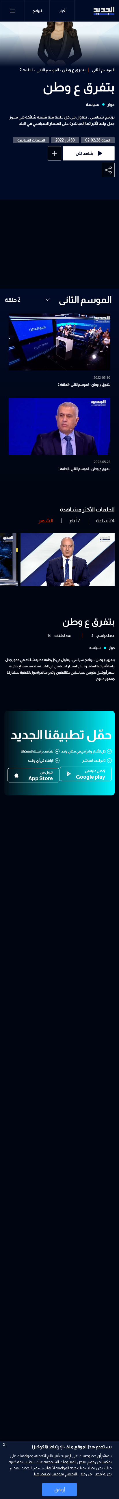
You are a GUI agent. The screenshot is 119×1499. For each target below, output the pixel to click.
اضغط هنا (42, 1474)
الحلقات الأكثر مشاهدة (87, 509)
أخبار (62, 11)
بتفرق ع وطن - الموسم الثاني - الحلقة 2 (52, 70)
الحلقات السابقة (31, 140)
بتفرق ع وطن (79, 87)
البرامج (37, 11)
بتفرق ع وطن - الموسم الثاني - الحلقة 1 (84, 469)
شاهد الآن (84, 153)
